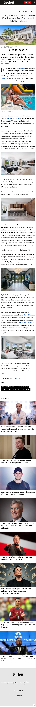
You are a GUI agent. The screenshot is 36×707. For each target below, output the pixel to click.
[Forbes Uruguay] (9, 2)
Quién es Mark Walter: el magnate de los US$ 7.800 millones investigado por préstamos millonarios (17, 526)
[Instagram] (20, 691)
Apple (19, 237)
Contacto (22, 682)
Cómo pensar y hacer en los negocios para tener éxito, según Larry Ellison (16, 558)
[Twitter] (13, 50)
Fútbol (4, 389)
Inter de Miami (14, 389)
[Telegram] (23, 50)
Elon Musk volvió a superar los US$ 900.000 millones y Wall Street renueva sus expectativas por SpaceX (17, 591)
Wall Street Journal (26, 323)
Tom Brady (21, 317)
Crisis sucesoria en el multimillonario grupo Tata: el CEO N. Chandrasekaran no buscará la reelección (18, 658)
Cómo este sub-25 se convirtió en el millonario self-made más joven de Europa (18, 493)
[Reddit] (20, 50)
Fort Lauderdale (22, 387)
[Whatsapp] (9, 50)
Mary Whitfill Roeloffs (26, 12)
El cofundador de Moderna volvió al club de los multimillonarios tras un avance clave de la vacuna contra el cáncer (17, 429)
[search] (34, 2)
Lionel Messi (25, 389)
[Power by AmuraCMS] (18, 695)
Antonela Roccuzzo (13, 118)
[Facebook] (16, 50)
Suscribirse (27, 2)
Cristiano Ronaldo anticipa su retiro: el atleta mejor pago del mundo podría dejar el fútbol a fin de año (18, 625)
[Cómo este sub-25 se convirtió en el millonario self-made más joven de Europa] (18, 478)
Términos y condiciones (7, 682)
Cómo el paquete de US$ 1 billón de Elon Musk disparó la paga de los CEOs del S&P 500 (18, 462)
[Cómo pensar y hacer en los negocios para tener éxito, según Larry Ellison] (18, 544)
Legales (16, 682)
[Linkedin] (26, 50)
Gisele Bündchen (28, 315)
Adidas (25, 237)
